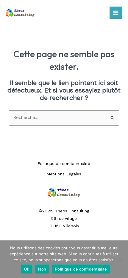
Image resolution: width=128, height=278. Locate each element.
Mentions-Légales (64, 174)
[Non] (121, 259)
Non (42, 269)
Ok (26, 269)
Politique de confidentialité (64, 163)
